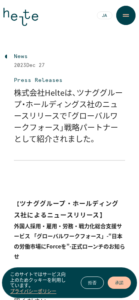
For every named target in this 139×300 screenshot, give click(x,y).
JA (104, 15)
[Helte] (20, 20)
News (21, 56)
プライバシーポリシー (33, 291)
